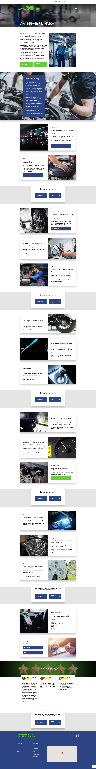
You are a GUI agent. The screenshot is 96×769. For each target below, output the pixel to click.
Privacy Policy (35, 756)
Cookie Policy (35, 757)
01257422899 (27, 647)
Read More (24, 701)
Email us (26, 652)
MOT (28, 12)
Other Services (36, 12)
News (42, 12)
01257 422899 (58, 1)
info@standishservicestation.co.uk (70, 1)
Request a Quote (36, 754)
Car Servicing (22, 12)
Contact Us (48, 12)
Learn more (55, 145)
